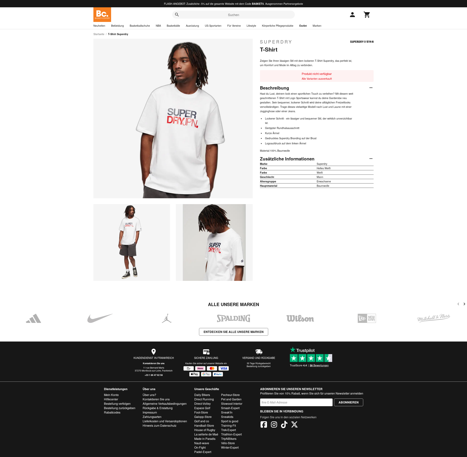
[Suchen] (177, 15)
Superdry (276, 42)
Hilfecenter (111, 399)
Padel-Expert (202, 452)
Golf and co (201, 421)
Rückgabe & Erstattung (158, 408)
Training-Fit (228, 425)
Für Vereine (234, 25)
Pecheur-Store (230, 395)
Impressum (150, 412)
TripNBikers (228, 439)
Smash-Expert (230, 408)
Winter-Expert (230, 447)
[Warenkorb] (367, 14)
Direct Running (204, 399)
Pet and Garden (231, 399)
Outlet (303, 25)
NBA (158, 25)
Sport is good (229, 421)
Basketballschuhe (140, 25)
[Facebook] (263, 425)
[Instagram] (274, 425)
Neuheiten (99, 25)
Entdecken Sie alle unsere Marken (234, 332)
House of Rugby (204, 430)
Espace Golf (202, 408)
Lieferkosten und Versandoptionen (165, 421)
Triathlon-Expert (231, 434)
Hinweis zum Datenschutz (159, 425)
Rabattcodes (112, 412)
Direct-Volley (202, 403)
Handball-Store (204, 425)
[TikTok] (284, 425)
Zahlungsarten (152, 417)
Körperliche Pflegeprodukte (277, 25)
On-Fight (200, 447)
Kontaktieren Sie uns (154, 363)
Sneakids (227, 417)
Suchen (233, 14)
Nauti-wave (201, 443)
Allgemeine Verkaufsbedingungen (165, 403)
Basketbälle (173, 25)
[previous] (458, 304)
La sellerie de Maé (206, 434)
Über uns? (149, 395)
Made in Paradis (204, 439)
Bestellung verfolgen (117, 403)
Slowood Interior (231, 403)
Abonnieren (349, 402)
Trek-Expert (228, 430)
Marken (317, 25)
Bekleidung (117, 25)
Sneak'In (226, 412)
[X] (294, 425)
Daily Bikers (202, 395)
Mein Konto (111, 395)
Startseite (98, 34)
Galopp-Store (203, 417)
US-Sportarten (213, 25)
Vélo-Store (228, 443)
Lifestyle (251, 25)
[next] (464, 304)
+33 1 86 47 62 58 (154, 375)
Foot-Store (201, 412)
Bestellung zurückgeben (259, 366)
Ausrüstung (192, 25)
